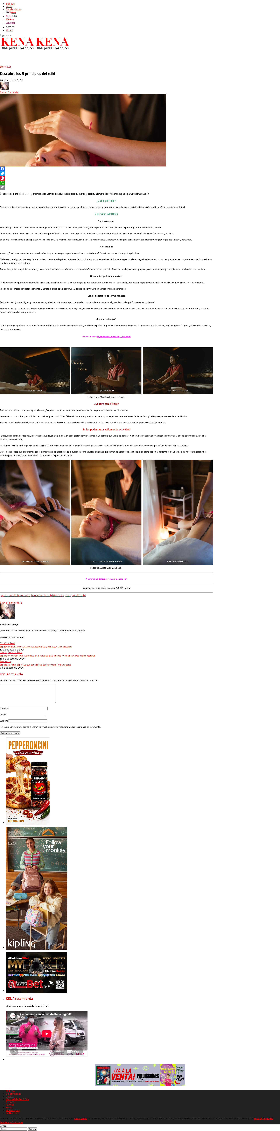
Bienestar (5, 66)
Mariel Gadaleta (9, 92)
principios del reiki (75, 595)
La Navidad (12, 1113)
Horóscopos (13, 1110)
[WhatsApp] (106, 182)
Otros (3, 652)
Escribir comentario (11, 602)
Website (4, 721)
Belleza (10, 3)
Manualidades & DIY (17, 1099)
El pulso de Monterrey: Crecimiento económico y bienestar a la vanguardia (36, 646)
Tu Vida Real (7, 643)
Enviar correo (80, 1119)
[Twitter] (106, 173)
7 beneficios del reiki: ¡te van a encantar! (106, 579)
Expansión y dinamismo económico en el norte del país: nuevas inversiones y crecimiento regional (47, 655)
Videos (9, 30)
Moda (9, 6)
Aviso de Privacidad (263, 1119)
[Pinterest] (106, 178)
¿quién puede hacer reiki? (15, 595)
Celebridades (13, 9)
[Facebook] (106, 168)
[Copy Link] (106, 187)
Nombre (4, 709)
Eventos (10, 1102)
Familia (10, 1104)
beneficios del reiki (42, 595)
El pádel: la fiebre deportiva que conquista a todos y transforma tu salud (35, 664)
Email (3, 715)
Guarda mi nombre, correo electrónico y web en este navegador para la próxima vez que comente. (52, 727)
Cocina (10, 1096)
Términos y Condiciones (11, 1122)
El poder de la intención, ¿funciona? (114, 336)
